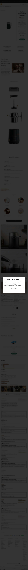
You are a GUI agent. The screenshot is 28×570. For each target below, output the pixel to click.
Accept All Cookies (14, 290)
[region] (14, 285)
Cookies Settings (14, 288)
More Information (19, 285)
